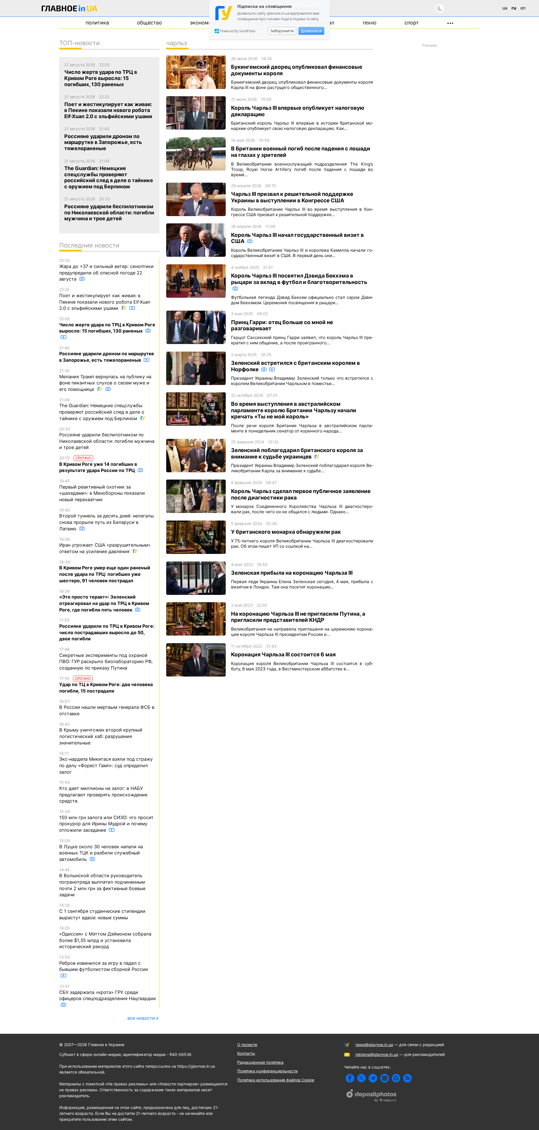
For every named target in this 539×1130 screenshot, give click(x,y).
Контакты (246, 1053)
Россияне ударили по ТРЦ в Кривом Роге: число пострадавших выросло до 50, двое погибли (106, 629)
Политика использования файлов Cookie (275, 1080)
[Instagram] (384, 1078)
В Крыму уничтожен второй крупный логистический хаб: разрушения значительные (100, 734)
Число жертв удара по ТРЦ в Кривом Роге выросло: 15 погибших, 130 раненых (107, 325)
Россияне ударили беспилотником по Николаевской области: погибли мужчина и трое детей (106, 438)
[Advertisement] (430, 133)
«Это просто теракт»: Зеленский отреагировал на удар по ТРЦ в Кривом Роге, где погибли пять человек (104, 601)
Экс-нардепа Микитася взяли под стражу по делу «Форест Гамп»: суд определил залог (106, 763)
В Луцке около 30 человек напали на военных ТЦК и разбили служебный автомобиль (101, 850)
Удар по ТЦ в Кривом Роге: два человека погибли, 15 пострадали (106, 685)
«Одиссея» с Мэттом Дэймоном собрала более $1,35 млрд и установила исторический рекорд (105, 937)
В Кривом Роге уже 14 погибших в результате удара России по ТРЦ (98, 464)
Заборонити (282, 30)
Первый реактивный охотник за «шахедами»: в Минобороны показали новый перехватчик (102, 490)
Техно (369, 23)
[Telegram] (373, 1078)
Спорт (412, 23)
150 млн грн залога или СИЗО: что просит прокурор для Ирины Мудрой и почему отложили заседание (106, 821)
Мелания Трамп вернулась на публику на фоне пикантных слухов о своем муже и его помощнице (105, 380)
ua (504, 8)
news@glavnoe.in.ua (374, 1044)
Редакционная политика (260, 1062)
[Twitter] (361, 1078)
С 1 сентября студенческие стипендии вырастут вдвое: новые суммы (102, 911)
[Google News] (396, 1078)
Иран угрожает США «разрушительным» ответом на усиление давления (104, 545)
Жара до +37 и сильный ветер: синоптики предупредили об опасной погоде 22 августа (106, 270)
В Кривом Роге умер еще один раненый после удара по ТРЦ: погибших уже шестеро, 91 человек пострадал (104, 571)
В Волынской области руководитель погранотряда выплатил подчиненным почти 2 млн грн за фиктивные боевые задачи (102, 882)
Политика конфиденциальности (267, 1071)
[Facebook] (350, 1078)
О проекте (247, 1044)
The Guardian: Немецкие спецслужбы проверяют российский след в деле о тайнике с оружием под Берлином (101, 409)
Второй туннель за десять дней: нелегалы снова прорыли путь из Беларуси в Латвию (106, 519)
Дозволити (311, 30)
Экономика (203, 23)
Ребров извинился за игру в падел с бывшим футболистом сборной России (103, 963)
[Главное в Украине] (70, 9)
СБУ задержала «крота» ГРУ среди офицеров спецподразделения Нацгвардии (107, 992)
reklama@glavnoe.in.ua (376, 1054)
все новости (141, 1018)
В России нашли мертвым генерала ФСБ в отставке (106, 707)
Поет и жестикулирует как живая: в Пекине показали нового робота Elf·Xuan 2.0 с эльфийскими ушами (104, 299)
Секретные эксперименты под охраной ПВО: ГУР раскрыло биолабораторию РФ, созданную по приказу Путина (106, 659)
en (523, 8)
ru (513, 8)
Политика (97, 23)
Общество (149, 23)
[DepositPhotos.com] (371, 1096)
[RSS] (407, 1078)
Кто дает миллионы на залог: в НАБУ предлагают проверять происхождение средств (103, 792)
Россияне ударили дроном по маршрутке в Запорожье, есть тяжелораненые (106, 354)
